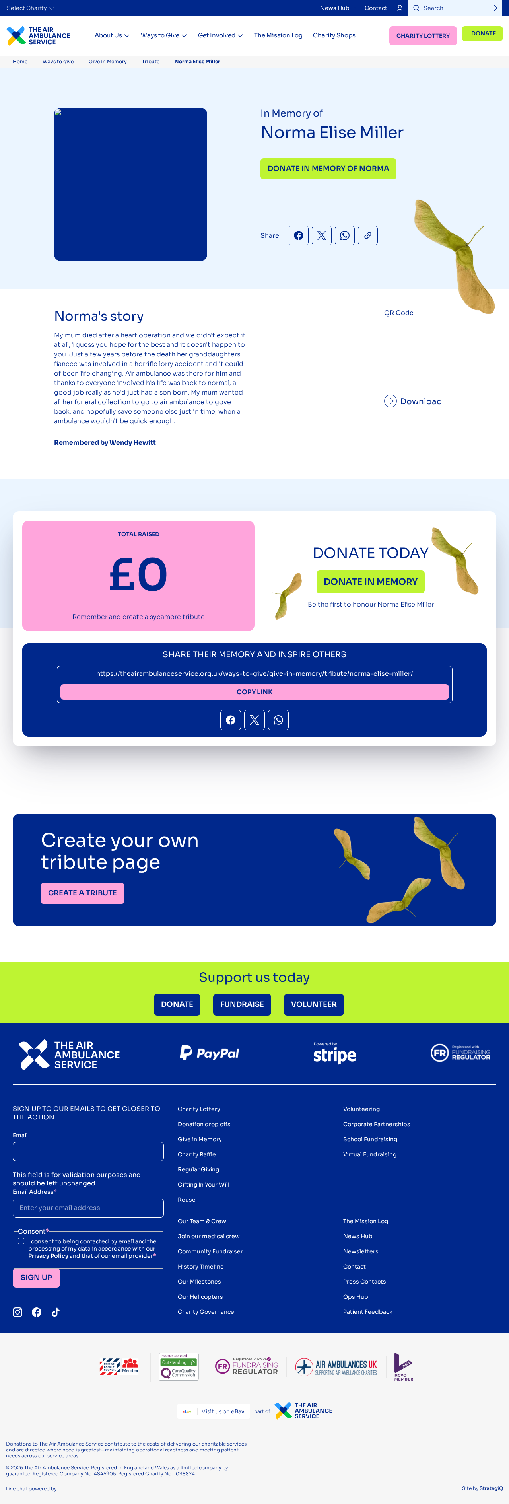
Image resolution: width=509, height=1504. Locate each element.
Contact (376, 8)
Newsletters (361, 1251)
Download (421, 402)
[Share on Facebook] (299, 235)
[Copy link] (368, 235)
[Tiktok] (55, 1312)
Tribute (150, 61)
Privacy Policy (48, 1255)
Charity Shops (334, 35)
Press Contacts (364, 1281)
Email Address (35, 1191)
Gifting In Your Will (203, 1184)
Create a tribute (82, 893)
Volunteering (361, 1109)
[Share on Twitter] (322, 235)
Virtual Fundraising (369, 1154)
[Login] (400, 8)
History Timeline (201, 1266)
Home (20, 61)
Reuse (187, 1199)
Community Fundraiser (210, 1251)
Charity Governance (206, 1311)
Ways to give (58, 61)
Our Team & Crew (202, 1221)
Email (20, 1135)
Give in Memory (108, 61)
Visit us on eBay (223, 1411)
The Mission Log (278, 35)
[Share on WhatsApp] (345, 235)
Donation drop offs (204, 1124)
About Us (108, 35)
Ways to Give (160, 35)
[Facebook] (36, 1312)
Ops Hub (355, 1296)
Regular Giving (198, 1169)
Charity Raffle (197, 1154)
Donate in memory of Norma (328, 168)
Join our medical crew (209, 1236)
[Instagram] (17, 1312)
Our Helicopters (200, 1296)
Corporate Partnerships (376, 1124)
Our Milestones (199, 1281)
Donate (483, 33)
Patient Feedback (367, 1311)
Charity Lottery (423, 35)
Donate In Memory (371, 581)
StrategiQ (491, 1488)
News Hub (335, 8)
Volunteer (314, 1004)
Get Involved (216, 35)
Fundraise (242, 1004)
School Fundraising (370, 1139)
